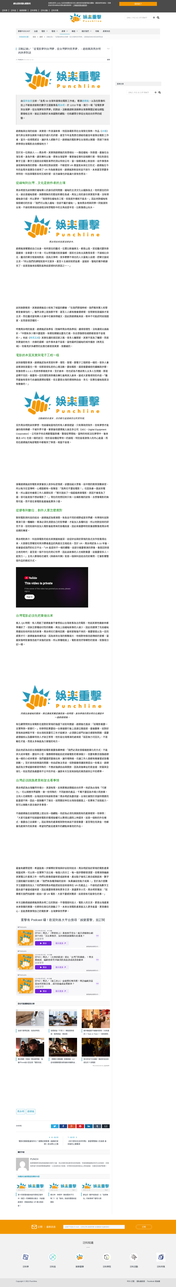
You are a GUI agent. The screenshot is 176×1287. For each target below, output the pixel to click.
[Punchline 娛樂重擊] (85, 17)
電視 (53, 31)
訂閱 (144, 1227)
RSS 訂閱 (130, 1281)
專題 (73, 31)
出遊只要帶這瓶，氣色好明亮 (29, 1031)
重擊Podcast (24, 31)
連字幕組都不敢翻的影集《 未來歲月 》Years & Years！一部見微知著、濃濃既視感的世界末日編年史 (96, 1033)
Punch (20, 59)
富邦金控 (27, 101)
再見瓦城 (34, 338)
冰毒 (104, 131)
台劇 (36, 31)
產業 (63, 31)
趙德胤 (85, 101)
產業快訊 (106, 31)
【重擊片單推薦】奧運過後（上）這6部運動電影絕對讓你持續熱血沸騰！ (64, 1061)
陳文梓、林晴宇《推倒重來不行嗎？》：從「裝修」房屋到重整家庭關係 (63, 1198)
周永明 (61, 105)
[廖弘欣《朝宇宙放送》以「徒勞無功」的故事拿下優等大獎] (95, 1186)
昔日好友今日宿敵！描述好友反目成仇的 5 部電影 (96, 1060)
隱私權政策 (141, 1281)
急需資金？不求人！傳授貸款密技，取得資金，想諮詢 (62, 1032)
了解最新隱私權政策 (80, 5)
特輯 (97, 31)
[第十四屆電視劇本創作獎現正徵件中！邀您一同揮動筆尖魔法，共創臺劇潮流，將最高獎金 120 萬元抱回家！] (30, 1186)
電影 (43, 31)
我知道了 (138, 4)
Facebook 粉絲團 (153, 1281)
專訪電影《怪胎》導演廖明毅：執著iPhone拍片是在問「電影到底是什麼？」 (30, 1061)
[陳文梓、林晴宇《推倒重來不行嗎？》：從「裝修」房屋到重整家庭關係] (63, 1186)
